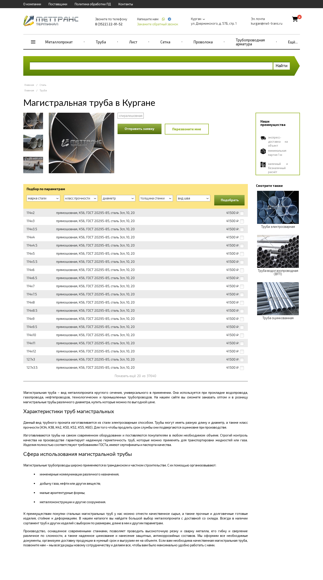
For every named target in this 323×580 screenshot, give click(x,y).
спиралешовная (130, 116)
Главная (29, 84)
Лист (133, 42)
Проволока (203, 42)
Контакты (125, 4)
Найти (282, 65)
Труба (101, 42)
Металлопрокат (59, 42)
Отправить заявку (139, 129)
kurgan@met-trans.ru (266, 23)
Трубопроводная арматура (250, 42)
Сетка (165, 42)
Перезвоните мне (186, 129)
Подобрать (230, 200)
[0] (295, 19)
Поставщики (57, 4)
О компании (32, 4)
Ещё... (293, 42)
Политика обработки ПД (92, 4)
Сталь (43, 84)
